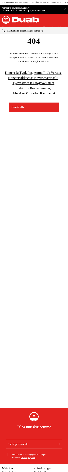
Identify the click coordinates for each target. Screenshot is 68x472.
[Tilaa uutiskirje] (58, 443)
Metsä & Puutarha (25, 93)
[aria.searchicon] (3, 30)
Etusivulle (17, 107)
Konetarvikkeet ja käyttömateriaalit (33, 78)
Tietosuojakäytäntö (28, 457)
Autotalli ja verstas (48, 72)
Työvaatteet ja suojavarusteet (33, 83)
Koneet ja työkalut (18, 72)
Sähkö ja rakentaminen (33, 88)
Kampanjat (47, 93)
